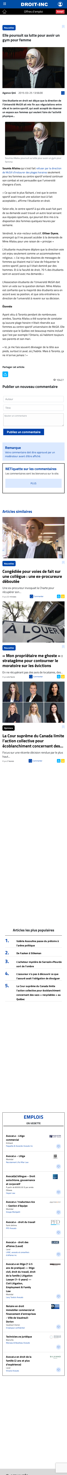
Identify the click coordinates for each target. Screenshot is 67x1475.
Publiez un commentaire (23, 431)
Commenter (38, 596)
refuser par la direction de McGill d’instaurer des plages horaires (31, 170)
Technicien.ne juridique (19, 1336)
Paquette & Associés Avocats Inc (19, 1145)
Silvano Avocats (12, 1370)
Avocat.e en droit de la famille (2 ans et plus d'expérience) (18, 1360)
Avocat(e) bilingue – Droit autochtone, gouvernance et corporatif (20, 1180)
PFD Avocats (11, 1228)
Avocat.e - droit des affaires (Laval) (17, 1244)
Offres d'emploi (33, 11)
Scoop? (60, 11)
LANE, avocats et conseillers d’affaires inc (17, 1254)
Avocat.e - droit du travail (20, 1222)
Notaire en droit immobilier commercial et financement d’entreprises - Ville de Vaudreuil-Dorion (21, 1313)
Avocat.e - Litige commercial (15, 1138)
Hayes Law (10, 1193)
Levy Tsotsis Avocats (14, 1297)
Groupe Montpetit (13, 1211)
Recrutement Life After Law (17, 1162)
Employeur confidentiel (15, 1327)
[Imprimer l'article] (62, 596)
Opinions (8, 728)
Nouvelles (9, 27)
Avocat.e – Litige (15, 1156)
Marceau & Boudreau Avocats (18, 1342)
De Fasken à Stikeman (28, 953)
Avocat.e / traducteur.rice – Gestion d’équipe (20, 1204)
